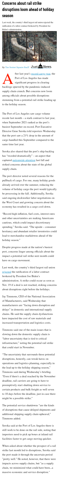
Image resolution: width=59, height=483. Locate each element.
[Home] (41, 66)
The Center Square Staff (17, 68)
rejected (6, 272)
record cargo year (40, 73)
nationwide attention (23, 160)
